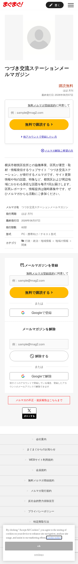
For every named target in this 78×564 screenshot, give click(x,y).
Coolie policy (54, 537)
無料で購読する (38, 124)
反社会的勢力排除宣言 (41, 500)
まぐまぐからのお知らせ (41, 449)
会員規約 (41, 470)
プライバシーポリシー (41, 511)
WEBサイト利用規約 (41, 459)
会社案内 (41, 439)
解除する (42, 356)
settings (39, 554)
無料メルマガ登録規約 (42, 105)
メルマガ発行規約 (41, 490)
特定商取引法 (41, 521)
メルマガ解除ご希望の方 (59, 150)
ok (38, 545)
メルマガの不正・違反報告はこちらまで (39, 400)
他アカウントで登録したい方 (40, 136)
